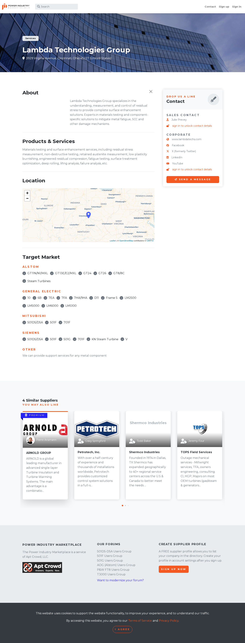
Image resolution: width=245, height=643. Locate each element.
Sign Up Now (173, 569)
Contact (210, 6)
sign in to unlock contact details (192, 125)
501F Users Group (109, 556)
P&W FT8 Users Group (113, 569)
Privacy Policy (168, 620)
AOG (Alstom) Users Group (116, 565)
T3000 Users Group (111, 574)
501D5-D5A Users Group (114, 551)
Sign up (224, 6)
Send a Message (195, 179)
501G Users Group (110, 560)
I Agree (122, 629)
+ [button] (27, 193)
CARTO (150, 240)
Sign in (236, 6)
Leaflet (113, 240)
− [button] (27, 198)
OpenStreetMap (126, 240)
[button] (122, 505)
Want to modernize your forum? (120, 580)
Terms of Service (140, 620)
